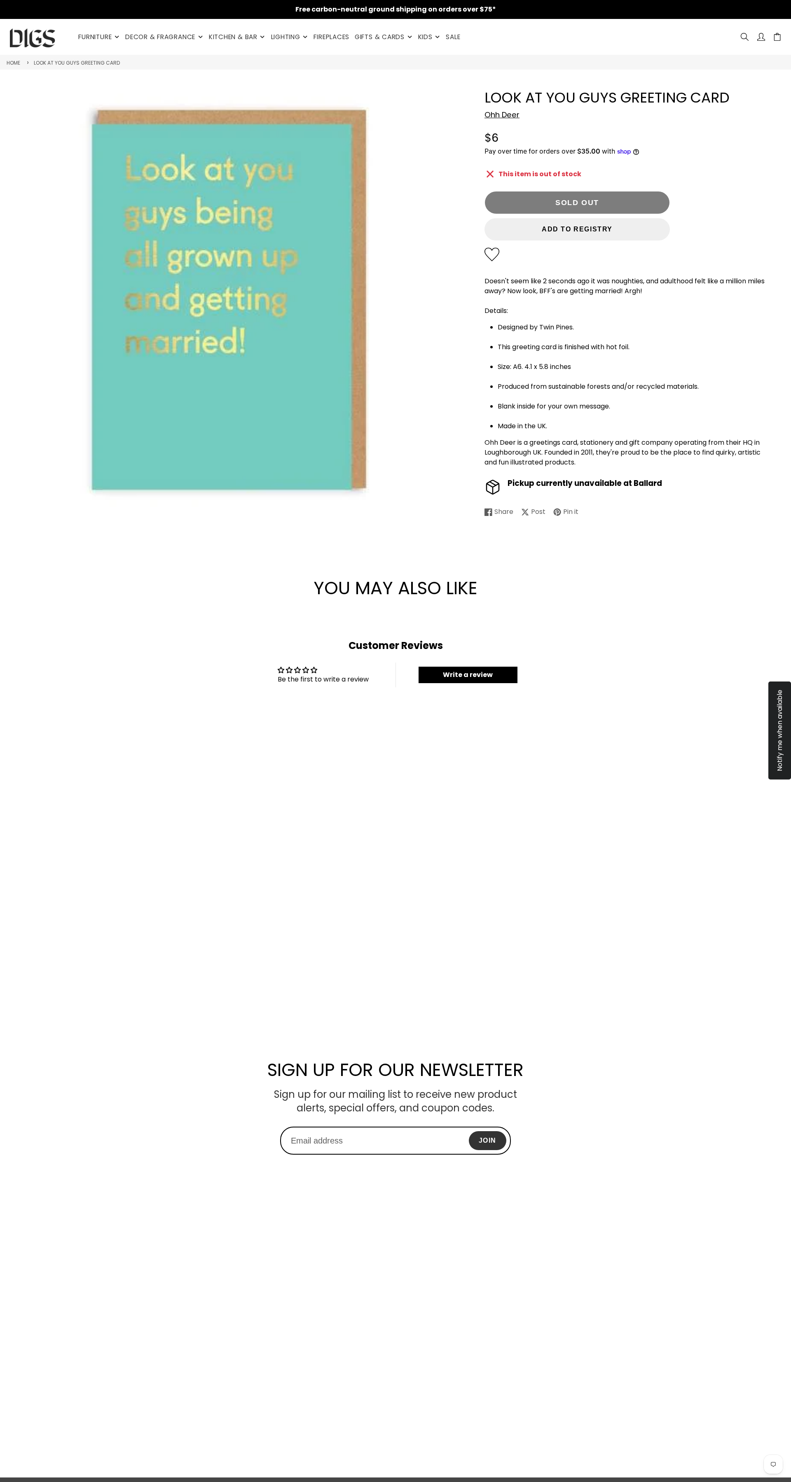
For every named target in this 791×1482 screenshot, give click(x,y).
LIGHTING (285, 37)
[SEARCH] (745, 37)
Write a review (468, 674)
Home (13, 62)
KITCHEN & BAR (233, 37)
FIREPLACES (331, 37)
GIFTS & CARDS (380, 37)
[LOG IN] (761, 37)
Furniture (95, 37)
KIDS (425, 37)
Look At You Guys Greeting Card (77, 62)
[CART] (777, 37)
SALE (453, 37)
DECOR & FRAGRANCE (160, 37)
